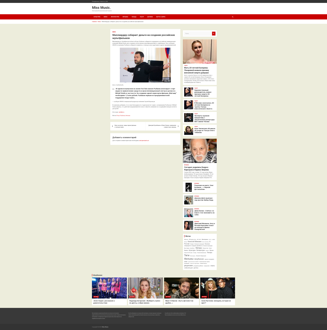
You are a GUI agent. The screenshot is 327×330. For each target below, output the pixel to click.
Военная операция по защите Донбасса (197, 245)
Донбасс (192, 248)
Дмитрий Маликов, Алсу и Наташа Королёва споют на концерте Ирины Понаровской (204, 226)
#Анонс (186, 239)
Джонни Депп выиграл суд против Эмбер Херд (203, 199)
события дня (188, 268)
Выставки (186, 248)
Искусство (205, 248)
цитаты (195, 268)
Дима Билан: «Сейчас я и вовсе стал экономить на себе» (204, 213)
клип (185, 261)
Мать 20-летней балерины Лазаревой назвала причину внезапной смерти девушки (196, 70)
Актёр (185, 241)
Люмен (207, 250)
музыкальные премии (193, 261)
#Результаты (192, 239)
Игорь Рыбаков (120, 115)
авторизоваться (144, 140)
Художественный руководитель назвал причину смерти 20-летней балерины (202, 93)
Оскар (194, 252)
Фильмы (128, 115)
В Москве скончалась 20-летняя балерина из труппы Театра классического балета (204, 106)
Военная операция (199, 244)
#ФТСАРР (199, 239)
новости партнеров (194, 263)
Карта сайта (160, 17)
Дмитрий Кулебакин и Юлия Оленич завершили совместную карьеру (162, 126)
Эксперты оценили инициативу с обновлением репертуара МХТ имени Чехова (204, 119)
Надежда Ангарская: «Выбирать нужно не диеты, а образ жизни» (144, 302)
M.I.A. (210, 239)
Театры (209, 252)
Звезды (198, 248)
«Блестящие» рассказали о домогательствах (104, 302)
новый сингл (203, 263)
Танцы (134, 17)
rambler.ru (121, 112)
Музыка (125, 17)
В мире (192, 244)
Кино (105, 17)
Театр (142, 17)
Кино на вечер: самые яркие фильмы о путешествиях (125, 126)
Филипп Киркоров (201, 255)
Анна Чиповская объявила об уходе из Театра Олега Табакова (204, 130)
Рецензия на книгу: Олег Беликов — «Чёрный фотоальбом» (204, 187)
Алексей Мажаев (194, 242)
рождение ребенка (198, 265)
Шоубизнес (199, 259)
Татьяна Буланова (201, 252)
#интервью (205, 239)
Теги (186, 255)
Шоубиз (150, 17)
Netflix (213, 239)
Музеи (211, 250)
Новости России (188, 252)
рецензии (188, 265)
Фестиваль (192, 255)
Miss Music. (101, 8)
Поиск (213, 33)
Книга (186, 250)
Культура (97, 17)
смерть (212, 266)
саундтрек (207, 265)
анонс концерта (209, 259)
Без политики (205, 241)
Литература (115, 17)
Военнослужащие (207, 245)
